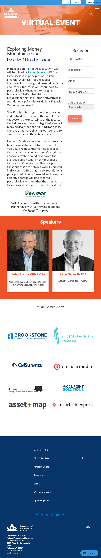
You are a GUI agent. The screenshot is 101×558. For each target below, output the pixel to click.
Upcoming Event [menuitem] (42, 500)
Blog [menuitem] (36, 483)
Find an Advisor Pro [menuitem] (90, 2)
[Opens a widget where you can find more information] (89, 553)
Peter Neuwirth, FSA (41, 72)
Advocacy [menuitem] (38, 475)
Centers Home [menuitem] (41, 450)
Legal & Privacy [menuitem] (89, 526)
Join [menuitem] (66, 2)
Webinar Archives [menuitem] (42, 492)
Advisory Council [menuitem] (42, 467)
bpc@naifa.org (12, 553)
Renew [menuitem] (76, 2)
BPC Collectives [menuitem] (41, 458)
